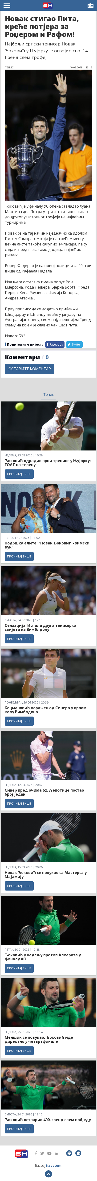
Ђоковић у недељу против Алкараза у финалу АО (43, 957)
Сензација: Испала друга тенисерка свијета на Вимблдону (40, 627)
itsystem (53, 1165)
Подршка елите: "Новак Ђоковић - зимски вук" (47, 545)
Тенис (48, 394)
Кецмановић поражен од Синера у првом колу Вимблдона (45, 710)
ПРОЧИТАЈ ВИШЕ (19, 474)
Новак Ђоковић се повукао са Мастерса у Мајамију (46, 874)
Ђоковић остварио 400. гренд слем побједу (48, 1119)
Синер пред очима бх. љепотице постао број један (44, 792)
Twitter (76, 345)
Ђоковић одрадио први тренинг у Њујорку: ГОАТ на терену (48, 463)
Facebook (56, 345)
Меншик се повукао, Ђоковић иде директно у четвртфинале (39, 1039)
